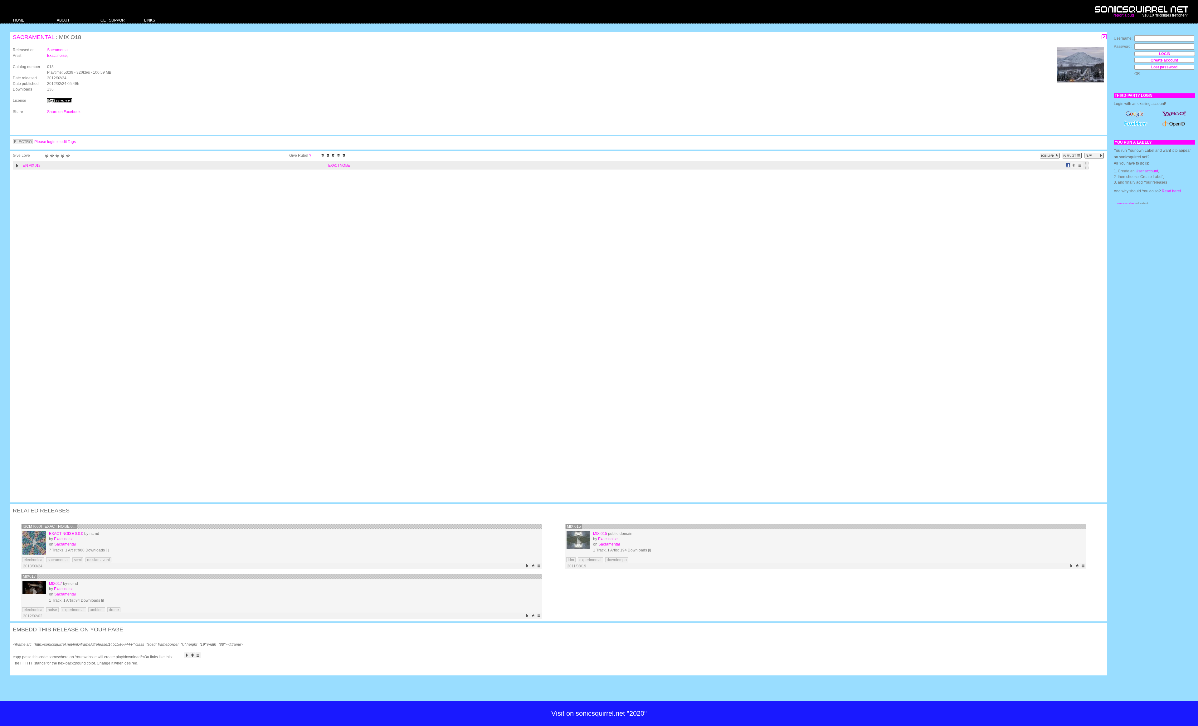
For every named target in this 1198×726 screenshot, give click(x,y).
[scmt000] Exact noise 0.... (49, 526)
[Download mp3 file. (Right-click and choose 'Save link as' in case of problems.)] (1074, 165)
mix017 (29, 576)
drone (114, 610)
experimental (590, 560)
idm (571, 560)
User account (1147, 171)
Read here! (1171, 191)
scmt (78, 560)
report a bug (1123, 15)
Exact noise (57, 55)
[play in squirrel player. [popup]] (1094, 156)
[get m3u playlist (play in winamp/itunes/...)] (1072, 156)
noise (52, 610)
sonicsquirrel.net (1125, 203)
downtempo (617, 560)
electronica (33, 560)
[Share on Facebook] (1068, 165)
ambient (97, 610)
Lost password (1164, 67)
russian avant (98, 560)
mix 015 (574, 526)
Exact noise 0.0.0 (66, 533)
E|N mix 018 (31, 165)
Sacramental (33, 37)
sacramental (58, 560)
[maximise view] (1104, 37)
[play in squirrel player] (34, 543)
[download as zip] (1050, 156)
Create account (1164, 60)
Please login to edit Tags (55, 142)
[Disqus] (555, 254)
